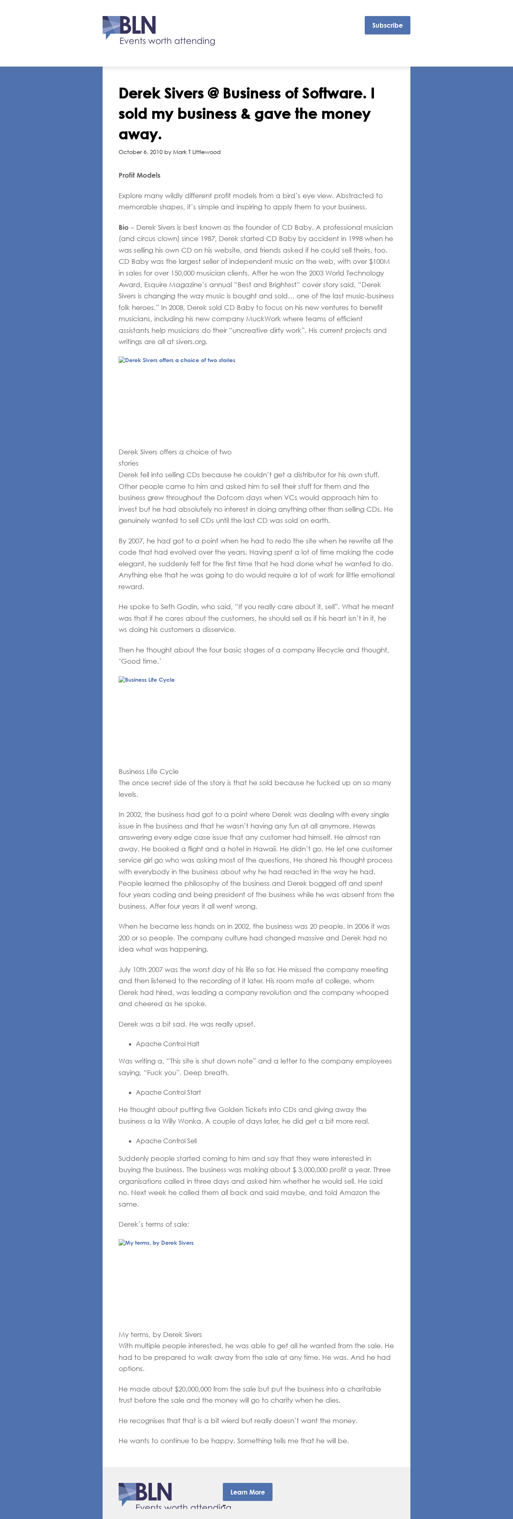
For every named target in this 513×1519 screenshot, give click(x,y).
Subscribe (387, 25)
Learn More (247, 1492)
